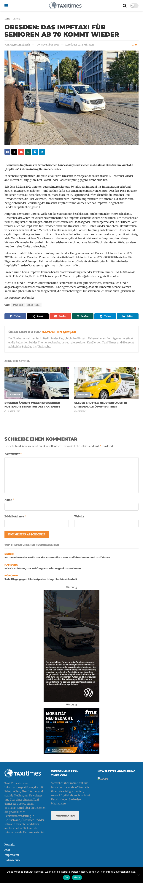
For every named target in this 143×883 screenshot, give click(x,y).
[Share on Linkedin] (42, 152)
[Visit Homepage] (65, 5)
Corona (16, 18)
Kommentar (13, 454)
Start (7, 18)
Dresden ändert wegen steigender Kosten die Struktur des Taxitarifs (32, 404)
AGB (7, 849)
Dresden (18, 304)
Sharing (83, 394)
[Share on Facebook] (7, 152)
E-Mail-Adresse (15, 516)
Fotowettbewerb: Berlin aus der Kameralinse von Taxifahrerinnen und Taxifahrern (57, 557)
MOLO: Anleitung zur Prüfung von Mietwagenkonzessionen (42, 568)
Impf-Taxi (33, 304)
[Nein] (138, 875)
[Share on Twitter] (14, 152)
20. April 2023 (13, 411)
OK (66, 877)
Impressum (11, 855)
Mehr (77, 877)
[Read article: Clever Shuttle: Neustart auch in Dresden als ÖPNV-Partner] (106, 383)
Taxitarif (14, 394)
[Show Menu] (6, 5)
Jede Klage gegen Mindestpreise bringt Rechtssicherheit (40, 579)
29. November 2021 (48, 44)
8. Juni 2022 (82, 411)
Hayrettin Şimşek (19, 44)
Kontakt (9, 844)
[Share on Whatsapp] (28, 152)
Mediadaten (65, 815)
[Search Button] (124, 5)
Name (9, 499)
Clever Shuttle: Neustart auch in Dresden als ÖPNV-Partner (100, 404)
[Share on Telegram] (35, 152)
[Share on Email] (21, 152)
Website (79, 516)
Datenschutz (12, 860)
